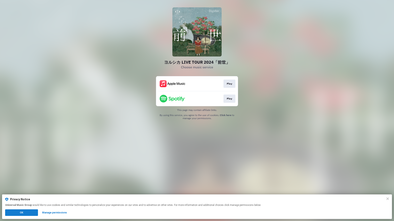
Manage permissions (54, 212)
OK (21, 212)
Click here (225, 115)
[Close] (387, 198)
